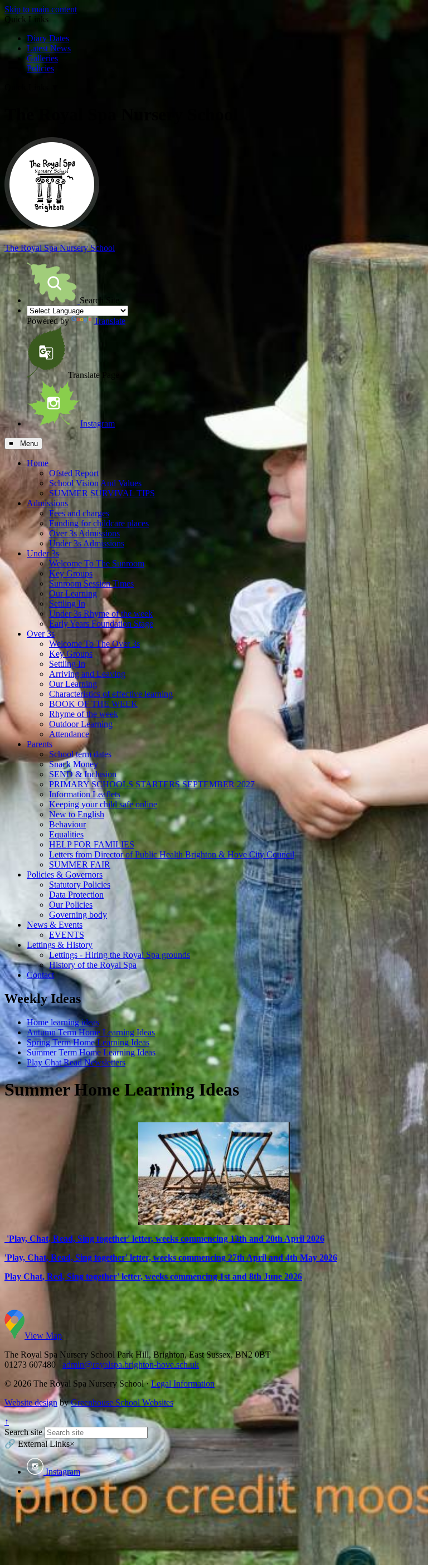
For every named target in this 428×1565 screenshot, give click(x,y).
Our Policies (71, 904)
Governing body (78, 914)
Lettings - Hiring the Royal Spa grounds (119, 955)
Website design (30, 1402)
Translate (109, 321)
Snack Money (73, 764)
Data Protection (76, 894)
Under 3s (43, 553)
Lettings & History (60, 944)
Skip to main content (40, 9)
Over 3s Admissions (84, 533)
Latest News (49, 48)
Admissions (47, 503)
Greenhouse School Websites (122, 1402)
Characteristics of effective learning (111, 694)
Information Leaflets (84, 794)
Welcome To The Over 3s (94, 643)
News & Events (54, 924)
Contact (40, 975)
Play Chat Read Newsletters (76, 1062)
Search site (23, 1432)
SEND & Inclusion (82, 774)
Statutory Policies (79, 884)
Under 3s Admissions (86, 543)
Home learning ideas (63, 1022)
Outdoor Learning (81, 724)
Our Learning (73, 593)
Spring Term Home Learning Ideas (88, 1042)
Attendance (69, 734)
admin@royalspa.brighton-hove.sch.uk (130, 1364)
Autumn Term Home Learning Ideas (91, 1032)
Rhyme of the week (83, 714)
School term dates (80, 754)
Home (37, 463)
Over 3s (41, 633)
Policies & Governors (65, 874)
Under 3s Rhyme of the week (101, 613)
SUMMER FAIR (79, 864)
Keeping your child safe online (103, 804)
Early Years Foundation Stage (101, 623)
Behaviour (67, 824)
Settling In (67, 603)
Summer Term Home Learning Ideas (91, 1052)
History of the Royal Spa (93, 965)
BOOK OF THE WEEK (93, 704)
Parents (39, 744)
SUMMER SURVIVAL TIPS (102, 493)
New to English (76, 814)
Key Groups (71, 573)
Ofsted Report (74, 473)
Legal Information (183, 1383)
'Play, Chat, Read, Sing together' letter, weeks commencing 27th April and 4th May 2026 (170, 1257)
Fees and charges (79, 513)
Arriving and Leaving (87, 674)
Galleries (42, 58)
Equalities (66, 834)
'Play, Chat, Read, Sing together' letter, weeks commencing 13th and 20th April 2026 (164, 1238)
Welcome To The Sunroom (96, 563)
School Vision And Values (95, 483)
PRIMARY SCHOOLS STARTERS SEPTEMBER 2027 (152, 784)
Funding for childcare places (99, 523)
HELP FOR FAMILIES (91, 844)
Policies (40, 68)
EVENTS (66, 934)
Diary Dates (48, 38)
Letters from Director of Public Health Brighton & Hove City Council (171, 854)
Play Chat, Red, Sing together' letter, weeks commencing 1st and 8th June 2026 (153, 1276)
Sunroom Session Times (91, 583)
